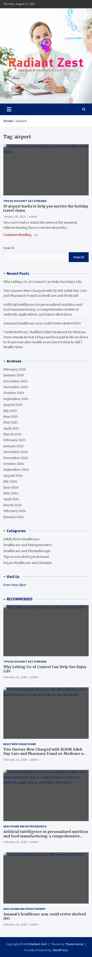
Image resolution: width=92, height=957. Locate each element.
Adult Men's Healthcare (21, 539)
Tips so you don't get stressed (25, 201)
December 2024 (15, 452)
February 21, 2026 (15, 760)
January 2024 (13, 517)
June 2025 (10, 417)
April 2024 (11, 499)
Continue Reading (17, 235)
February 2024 (14, 511)
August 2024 (13, 476)
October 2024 (13, 464)
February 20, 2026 (15, 924)
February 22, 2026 (15, 677)
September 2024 (16, 470)
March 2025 (12, 434)
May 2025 (10, 422)
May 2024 (10, 493)
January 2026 (13, 375)
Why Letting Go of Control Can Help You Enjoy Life (42, 282)
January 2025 (13, 446)
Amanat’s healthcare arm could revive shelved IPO (42, 323)
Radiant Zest (38, 944)
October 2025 (13, 393)
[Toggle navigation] (9, 109)
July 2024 (10, 481)
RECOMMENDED (19, 599)
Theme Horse (75, 944)
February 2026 (14, 369)
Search (8, 248)
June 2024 (11, 487)
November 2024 (15, 458)
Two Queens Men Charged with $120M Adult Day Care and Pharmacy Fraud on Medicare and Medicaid (45, 753)
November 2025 (15, 387)
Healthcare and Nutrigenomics (27, 545)
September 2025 (16, 399)
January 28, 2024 (14, 216)
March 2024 (12, 505)
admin (33, 216)
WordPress (60, 950)
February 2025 (14, 440)
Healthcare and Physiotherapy (26, 551)
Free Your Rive (14, 585)
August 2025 (13, 405)
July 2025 (10, 411)
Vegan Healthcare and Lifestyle (27, 563)
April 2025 (11, 428)
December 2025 (15, 381)
